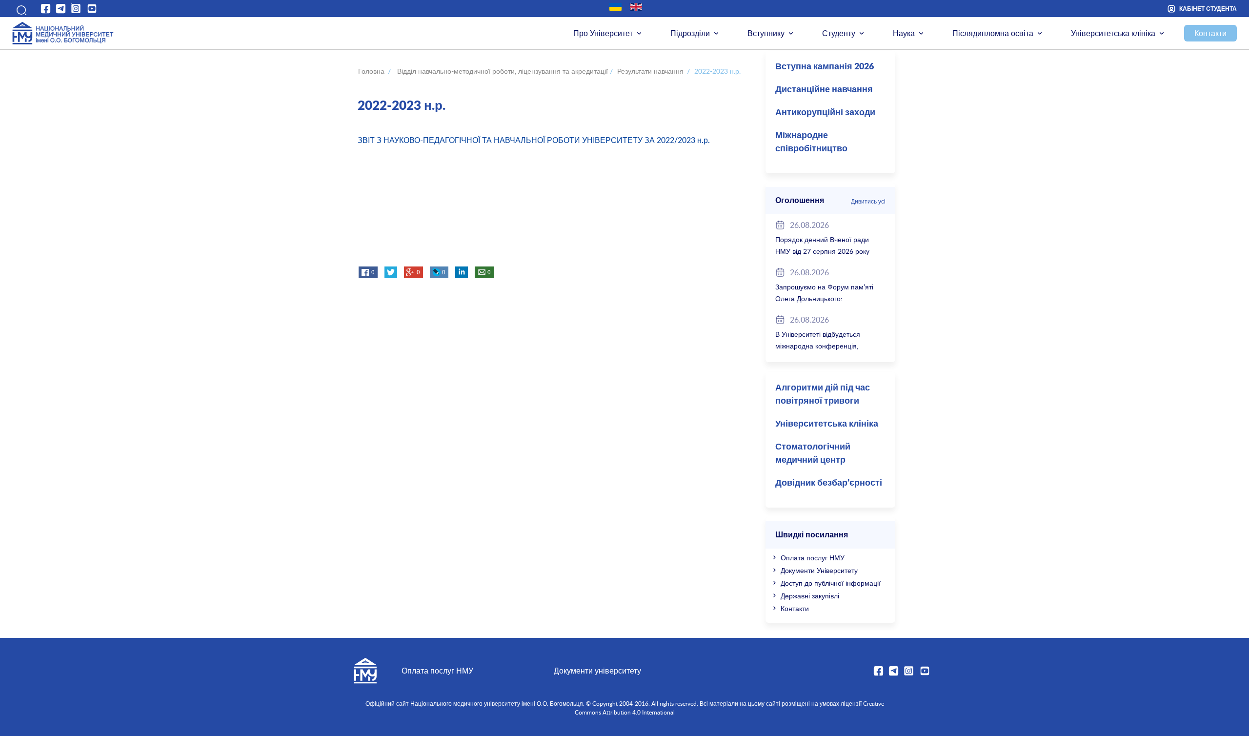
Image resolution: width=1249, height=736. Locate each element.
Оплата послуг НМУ (813, 557)
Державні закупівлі (810, 595)
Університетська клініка (1113, 33)
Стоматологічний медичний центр (812, 454)
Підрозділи (690, 33)
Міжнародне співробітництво (811, 142)
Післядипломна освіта (992, 33)
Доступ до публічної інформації (831, 583)
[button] (19, 8)
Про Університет (603, 33)
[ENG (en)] (635, 7)
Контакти (1210, 33)
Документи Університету (819, 570)
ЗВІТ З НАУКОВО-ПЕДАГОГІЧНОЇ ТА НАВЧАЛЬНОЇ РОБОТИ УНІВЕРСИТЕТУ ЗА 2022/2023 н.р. (534, 140)
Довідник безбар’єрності (828, 483)
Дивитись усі (868, 201)
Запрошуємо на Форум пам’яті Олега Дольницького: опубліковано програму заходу (824, 298)
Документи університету (597, 670)
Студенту (838, 33)
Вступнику (766, 33)
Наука (904, 33)
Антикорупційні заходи (825, 112)
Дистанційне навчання (824, 89)
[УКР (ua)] (615, 7)
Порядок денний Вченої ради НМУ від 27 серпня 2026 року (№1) (822, 251)
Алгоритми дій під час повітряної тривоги (822, 395)
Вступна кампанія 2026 (824, 66)
